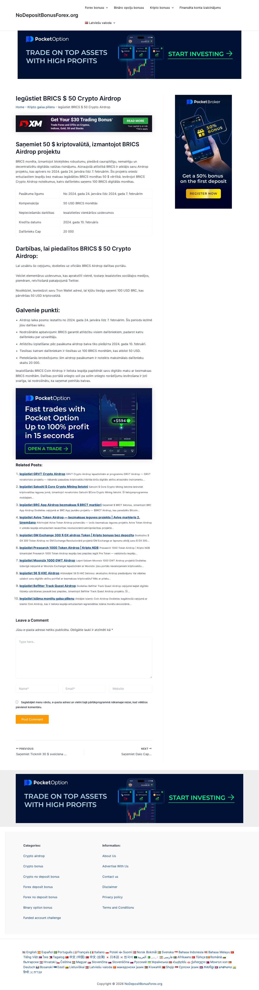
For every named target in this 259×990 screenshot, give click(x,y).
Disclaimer (109, 887)
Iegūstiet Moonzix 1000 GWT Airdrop (47, 560)
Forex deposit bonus (38, 887)
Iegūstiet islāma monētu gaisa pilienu (47, 598)
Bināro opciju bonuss (129, 7)
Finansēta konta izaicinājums (200, 7)
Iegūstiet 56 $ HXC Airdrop (39, 573)
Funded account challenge (42, 918)
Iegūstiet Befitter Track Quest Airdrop (48, 586)
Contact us (110, 876)
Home (20, 107)
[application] (106, 7)
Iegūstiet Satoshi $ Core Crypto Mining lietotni (54, 486)
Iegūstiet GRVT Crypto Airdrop (42, 474)
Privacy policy (112, 897)
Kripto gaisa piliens (41, 107)
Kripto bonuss (160, 7)
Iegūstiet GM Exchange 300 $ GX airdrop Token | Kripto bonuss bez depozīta (77, 535)
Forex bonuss (94, 7)
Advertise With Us (115, 866)
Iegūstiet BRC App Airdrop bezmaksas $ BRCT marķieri (60, 505)
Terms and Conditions (118, 907)
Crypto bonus (33, 866)
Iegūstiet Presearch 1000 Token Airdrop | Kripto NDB (59, 548)
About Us (109, 856)
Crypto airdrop (34, 856)
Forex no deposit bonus (40, 897)
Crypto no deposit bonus (41, 876)
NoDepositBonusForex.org (47, 15)
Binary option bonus (37, 907)
